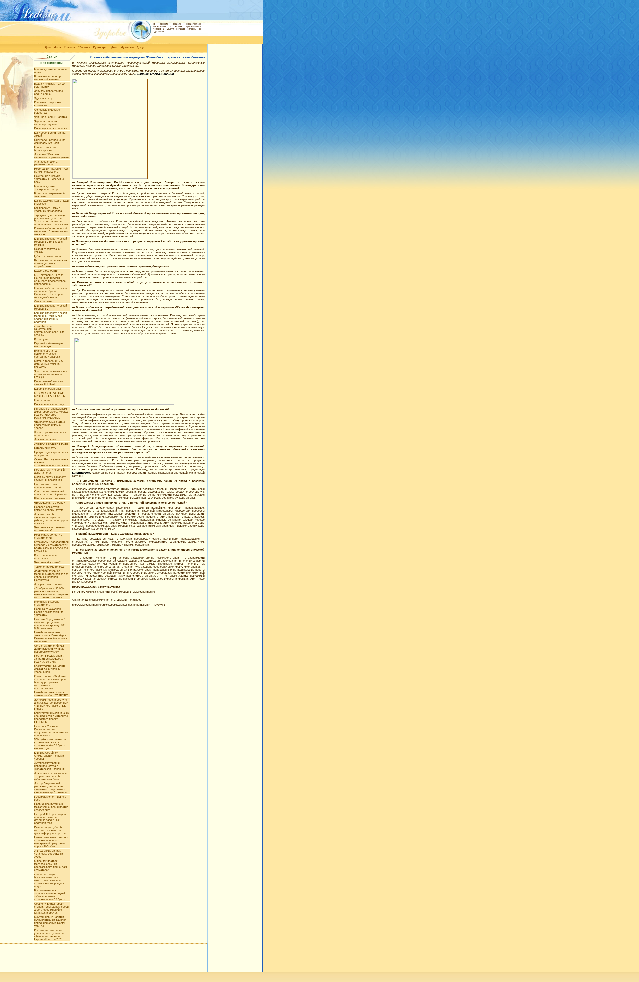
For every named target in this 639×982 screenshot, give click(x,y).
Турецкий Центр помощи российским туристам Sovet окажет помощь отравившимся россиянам (51, 220)
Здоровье (84, 47)
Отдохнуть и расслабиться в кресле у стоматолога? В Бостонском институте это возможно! (51, 546)
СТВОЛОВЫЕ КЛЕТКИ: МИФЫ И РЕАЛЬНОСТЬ (49, 394)
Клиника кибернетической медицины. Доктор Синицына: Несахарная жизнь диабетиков (50, 293)
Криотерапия (42, 400)
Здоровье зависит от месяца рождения (47, 123)
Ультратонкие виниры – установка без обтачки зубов (49, 853)
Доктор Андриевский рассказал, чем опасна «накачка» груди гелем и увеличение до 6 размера (50, 788)
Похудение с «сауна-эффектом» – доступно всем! (49, 178)
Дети (114, 47)
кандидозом (81, 472)
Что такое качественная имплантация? (49, 529)
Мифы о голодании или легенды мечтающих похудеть (48, 363)
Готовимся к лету (45, 447)
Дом (48, 47)
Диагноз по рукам (45, 439)
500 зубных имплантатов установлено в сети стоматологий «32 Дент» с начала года (50, 744)
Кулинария (100, 47)
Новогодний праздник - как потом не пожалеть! (51, 170)
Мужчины (127, 47)
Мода (57, 47)
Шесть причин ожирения (49, 498)
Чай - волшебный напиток (50, 116)
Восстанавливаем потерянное (45, 557)
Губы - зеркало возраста (49, 256)
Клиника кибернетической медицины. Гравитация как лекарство (51, 231)
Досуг (141, 47)
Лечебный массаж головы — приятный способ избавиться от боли (50, 776)
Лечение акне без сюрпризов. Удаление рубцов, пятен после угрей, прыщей (51, 519)
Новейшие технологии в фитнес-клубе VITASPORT (51, 694)
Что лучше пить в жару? (49, 502)
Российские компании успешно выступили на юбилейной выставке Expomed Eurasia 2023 (49, 935)
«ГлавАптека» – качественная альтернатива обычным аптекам (49, 330)
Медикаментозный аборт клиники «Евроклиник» (50, 478)
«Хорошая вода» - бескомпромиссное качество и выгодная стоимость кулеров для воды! (49, 880)
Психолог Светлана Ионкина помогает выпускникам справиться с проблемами (51, 731)
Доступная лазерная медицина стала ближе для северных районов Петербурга (51, 575)
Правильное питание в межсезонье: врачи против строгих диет (51, 806)
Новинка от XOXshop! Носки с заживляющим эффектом (48, 611)
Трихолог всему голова (49, 566)
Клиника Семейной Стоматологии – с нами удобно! (49, 755)
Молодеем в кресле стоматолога (46, 603)
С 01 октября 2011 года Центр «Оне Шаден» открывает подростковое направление (50, 279)
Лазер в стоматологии (48, 584)
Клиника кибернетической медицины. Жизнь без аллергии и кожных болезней (50, 317)
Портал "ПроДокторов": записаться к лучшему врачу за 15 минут (49, 658)
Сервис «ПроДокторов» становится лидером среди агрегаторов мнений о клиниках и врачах (51, 908)
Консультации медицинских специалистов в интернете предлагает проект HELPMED (51, 717)
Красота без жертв (46, 270)
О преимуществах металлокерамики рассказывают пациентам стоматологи (50, 865)
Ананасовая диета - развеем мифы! (46, 163)
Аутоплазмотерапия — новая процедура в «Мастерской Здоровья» (49, 765)
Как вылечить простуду (49, 404)
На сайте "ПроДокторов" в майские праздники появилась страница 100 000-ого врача (50, 624)
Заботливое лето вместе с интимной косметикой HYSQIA (51, 374)
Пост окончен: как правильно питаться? (47, 486)
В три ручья (41, 339)
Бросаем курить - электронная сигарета (48, 188)
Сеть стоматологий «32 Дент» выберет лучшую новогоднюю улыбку (49, 648)
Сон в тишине (43, 301)
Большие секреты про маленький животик (48, 78)
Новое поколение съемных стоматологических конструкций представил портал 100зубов (51, 842)
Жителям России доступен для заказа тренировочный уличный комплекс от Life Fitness (51, 704)
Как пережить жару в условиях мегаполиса (48, 209)
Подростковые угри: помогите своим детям (48, 508)
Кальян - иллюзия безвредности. (45, 149)
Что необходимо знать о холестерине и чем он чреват (49, 424)
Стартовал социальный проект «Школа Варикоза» (50, 493)
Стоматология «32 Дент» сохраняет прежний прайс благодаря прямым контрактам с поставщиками (50, 682)
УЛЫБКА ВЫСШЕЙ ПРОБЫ (51, 443)
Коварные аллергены (47, 388)
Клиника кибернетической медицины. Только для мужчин (50, 241)
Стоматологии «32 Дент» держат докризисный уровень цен (50, 668)
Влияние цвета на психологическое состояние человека (47, 353)
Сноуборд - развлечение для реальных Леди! (49, 141)
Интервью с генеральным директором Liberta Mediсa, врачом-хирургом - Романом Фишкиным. (51, 413)
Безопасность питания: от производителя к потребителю (50, 263)
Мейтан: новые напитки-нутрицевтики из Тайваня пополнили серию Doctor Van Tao (50, 921)
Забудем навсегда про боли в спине (48, 92)
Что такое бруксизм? (47, 562)
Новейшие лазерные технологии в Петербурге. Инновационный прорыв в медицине (50, 637)
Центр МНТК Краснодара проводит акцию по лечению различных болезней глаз (50, 818)
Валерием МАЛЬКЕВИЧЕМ (154, 74)
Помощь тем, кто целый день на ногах (49, 471)
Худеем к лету (43, 98)
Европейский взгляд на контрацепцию (48, 345)
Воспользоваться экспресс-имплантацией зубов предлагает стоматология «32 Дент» (49, 895)
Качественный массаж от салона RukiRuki (50, 383)
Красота (69, 47)
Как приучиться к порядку (50, 128)
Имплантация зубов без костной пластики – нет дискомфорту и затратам (50, 830)
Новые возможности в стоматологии (48, 536)
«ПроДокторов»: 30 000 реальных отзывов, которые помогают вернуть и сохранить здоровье (51, 593)
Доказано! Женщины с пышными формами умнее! (51, 156)
